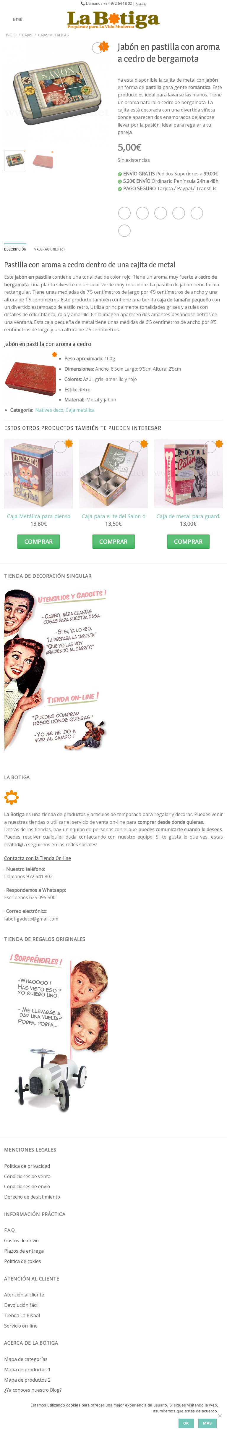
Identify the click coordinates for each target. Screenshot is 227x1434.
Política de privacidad (27, 1166)
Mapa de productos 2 (27, 1380)
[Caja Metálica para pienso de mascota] (38, 473)
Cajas (27, 35)
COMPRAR (39, 541)
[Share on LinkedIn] (124, 231)
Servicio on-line (21, 1325)
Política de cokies (22, 1261)
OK (186, 1423)
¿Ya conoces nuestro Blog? (33, 1390)
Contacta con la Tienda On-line (37, 858)
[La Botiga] (113, 20)
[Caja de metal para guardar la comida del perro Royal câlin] (188, 473)
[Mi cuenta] (210, 19)
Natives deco (49, 410)
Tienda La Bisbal (22, 1315)
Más (207, 1423)
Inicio (11, 35)
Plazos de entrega (24, 1251)
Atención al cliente (24, 1294)
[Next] (100, 93)
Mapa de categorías (26, 1359)
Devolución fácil (21, 1305)
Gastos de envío (21, 1240)
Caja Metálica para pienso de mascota (53, 516)
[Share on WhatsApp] (124, 213)
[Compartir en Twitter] (160, 213)
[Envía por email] (178, 213)
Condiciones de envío (27, 1186)
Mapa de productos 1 (27, 1369)
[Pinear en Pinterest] (197, 213)
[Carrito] (220, 19)
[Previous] (13, 93)
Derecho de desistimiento (32, 1197)
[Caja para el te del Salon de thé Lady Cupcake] (113, 473)
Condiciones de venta (27, 1176)
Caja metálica (80, 410)
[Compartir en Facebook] (142, 213)
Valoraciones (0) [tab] (49, 249)
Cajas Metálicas (53, 35)
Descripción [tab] (15, 249)
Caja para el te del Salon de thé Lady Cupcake (137, 516)
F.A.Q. (10, 1230)
